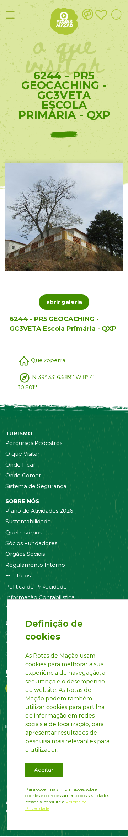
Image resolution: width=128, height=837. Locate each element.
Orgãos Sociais (25, 553)
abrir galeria (64, 301)
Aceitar (44, 769)
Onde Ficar (20, 464)
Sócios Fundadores (31, 543)
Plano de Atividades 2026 (39, 510)
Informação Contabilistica (40, 597)
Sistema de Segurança (35, 486)
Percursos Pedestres (33, 443)
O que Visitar (22, 453)
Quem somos (23, 532)
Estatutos (18, 575)
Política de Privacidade (36, 586)
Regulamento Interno (35, 564)
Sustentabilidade (28, 521)
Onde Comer (23, 475)
